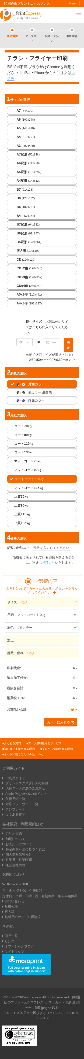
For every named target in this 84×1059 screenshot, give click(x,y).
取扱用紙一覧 (15, 799)
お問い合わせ (14, 901)
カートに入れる (59, 722)
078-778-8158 (17, 884)
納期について (15, 839)
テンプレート (15, 809)
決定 (68, 345)
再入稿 (9, 912)
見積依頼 (11, 906)
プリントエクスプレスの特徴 (26, 783)
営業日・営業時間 (18, 860)
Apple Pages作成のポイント (26, 794)
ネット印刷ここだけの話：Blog (23, 754)
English (73, 3)
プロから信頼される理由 (57, 749)
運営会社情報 (15, 865)
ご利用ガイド (15, 778)
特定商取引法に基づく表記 (25, 849)
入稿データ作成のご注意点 (25, 788)
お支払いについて (18, 844)
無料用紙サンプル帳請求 (23, 917)
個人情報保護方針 (18, 854)
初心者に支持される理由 (19, 749)
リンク (9, 941)
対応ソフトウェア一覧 (21, 804)
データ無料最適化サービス (45, 743)
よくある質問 (12, 743)
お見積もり (47, 562)
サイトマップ (14, 951)
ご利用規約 (13, 833)
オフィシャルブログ (19, 946)
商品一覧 (11, 936)
